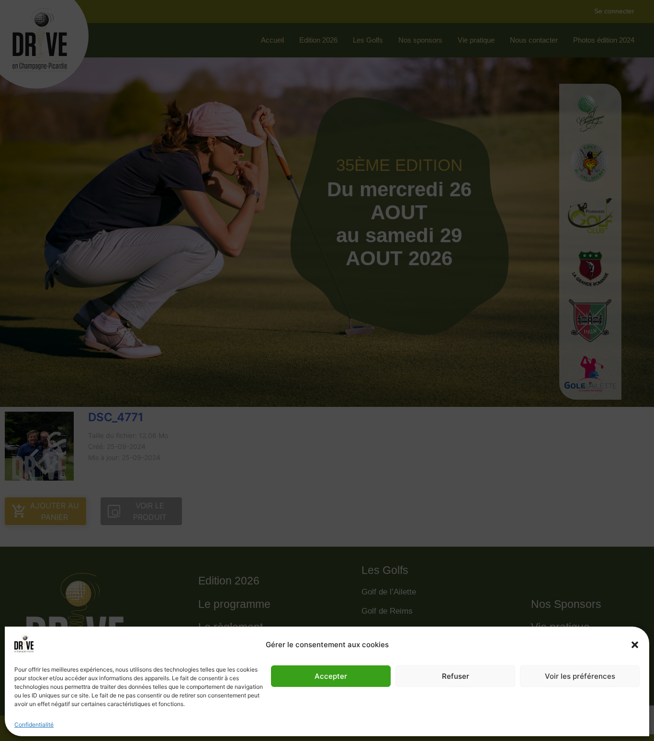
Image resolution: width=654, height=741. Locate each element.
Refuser (455, 676)
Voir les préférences (580, 676)
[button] (635, 645)
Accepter (331, 676)
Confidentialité (34, 724)
